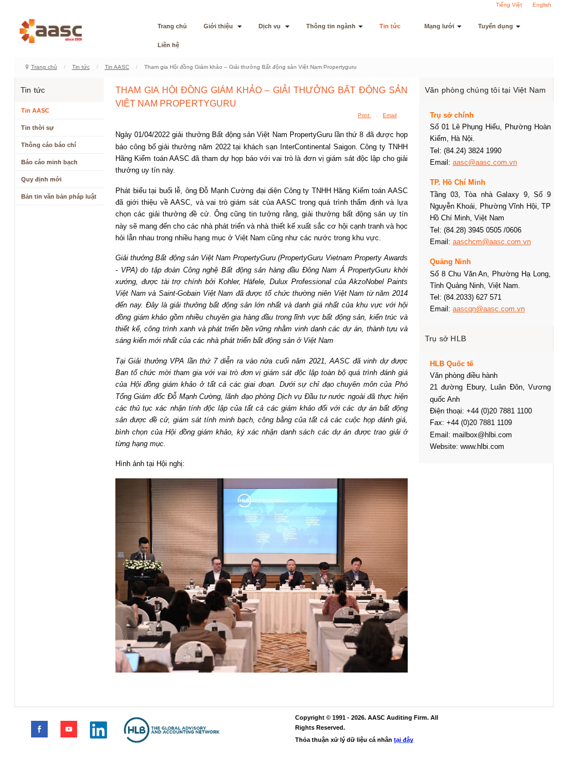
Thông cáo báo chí (48, 145)
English (541, 5)
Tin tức (389, 26)
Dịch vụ (270, 26)
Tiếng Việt (509, 5)
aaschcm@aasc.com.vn (492, 241)
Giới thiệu (219, 26)
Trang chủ (172, 26)
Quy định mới (41, 179)
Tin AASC (117, 67)
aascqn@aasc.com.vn (489, 309)
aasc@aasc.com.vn (485, 162)
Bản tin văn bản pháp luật (59, 196)
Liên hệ (168, 45)
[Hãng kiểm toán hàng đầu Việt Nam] (65, 31)
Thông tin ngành (331, 26)
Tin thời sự (37, 127)
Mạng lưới (439, 26)
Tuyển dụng (495, 26)
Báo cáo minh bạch (49, 162)
